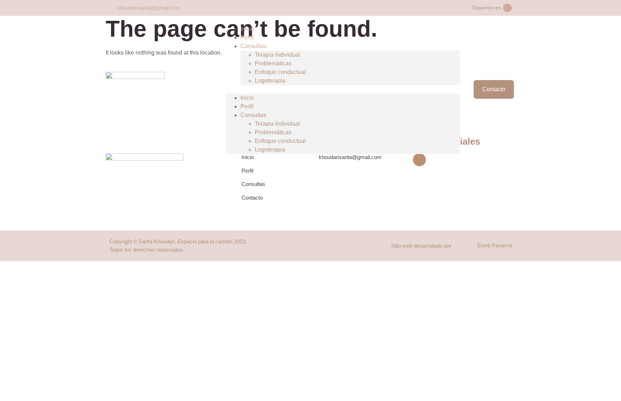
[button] (343, 89)
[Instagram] (507, 8)
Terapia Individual (277, 55)
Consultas (253, 46)
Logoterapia (270, 81)
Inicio (247, 29)
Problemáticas (273, 63)
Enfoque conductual (280, 72)
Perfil (247, 37)
